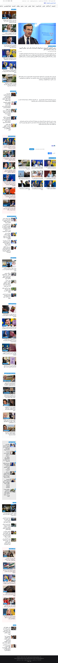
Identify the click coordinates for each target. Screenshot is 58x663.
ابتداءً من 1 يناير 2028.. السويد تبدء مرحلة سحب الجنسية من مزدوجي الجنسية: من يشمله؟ (37, 188)
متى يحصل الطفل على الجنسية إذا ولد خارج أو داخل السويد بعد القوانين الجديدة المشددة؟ (6, 249)
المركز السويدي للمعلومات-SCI (51, 51)
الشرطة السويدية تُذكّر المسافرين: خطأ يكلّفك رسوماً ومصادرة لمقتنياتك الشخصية (6, 483)
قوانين (29, 6)
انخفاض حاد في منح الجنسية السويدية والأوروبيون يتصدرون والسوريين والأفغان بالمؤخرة (9, 353)
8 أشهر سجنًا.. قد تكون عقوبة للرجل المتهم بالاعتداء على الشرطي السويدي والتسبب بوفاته (7, 534)
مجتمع (22, 6)
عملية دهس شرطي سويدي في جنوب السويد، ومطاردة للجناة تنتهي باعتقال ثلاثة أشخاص (7, 527)
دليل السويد (38, 6)
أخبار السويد (50, 46)
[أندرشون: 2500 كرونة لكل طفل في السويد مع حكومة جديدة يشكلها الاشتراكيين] (50, 174)
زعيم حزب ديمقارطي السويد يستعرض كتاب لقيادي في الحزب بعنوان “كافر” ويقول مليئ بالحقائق (9, 21)
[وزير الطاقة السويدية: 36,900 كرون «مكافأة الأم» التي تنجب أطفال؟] (50, 183)
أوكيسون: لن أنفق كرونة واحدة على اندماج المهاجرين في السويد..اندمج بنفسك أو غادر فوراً (10, 46)
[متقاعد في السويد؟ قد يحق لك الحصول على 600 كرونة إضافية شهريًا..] (13, 242)
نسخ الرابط (31, 149)
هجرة (26, 6)
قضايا (33, 6)
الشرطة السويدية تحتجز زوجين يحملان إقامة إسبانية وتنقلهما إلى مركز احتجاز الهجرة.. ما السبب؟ (9, 384)
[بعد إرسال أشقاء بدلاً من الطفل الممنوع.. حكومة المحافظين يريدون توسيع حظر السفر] (24, 183)
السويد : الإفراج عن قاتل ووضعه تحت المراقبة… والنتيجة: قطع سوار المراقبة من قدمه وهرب (9, 514)
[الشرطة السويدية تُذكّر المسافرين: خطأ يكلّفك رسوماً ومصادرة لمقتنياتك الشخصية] (12, 480)
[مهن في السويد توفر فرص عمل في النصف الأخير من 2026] (13, 289)
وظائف (18, 6)
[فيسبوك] (51, 153)
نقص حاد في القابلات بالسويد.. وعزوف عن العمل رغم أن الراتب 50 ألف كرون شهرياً (7, 283)
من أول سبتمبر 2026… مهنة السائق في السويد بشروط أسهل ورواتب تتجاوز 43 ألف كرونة (6, 276)
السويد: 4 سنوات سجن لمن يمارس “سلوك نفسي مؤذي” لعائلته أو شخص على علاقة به (9, 159)
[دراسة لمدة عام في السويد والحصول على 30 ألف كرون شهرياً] (13, 295)
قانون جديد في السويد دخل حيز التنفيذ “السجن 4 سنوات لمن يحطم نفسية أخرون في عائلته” (9, 208)
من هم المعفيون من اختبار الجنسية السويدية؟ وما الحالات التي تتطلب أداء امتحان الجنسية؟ (9, 340)
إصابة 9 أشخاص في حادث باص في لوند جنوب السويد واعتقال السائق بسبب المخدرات (7, 541)
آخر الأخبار (48, 6)
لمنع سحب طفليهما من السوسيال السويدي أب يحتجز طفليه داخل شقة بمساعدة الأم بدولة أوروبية (24, 168)
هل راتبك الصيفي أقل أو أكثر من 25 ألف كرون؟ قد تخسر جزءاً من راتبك (6, 474)
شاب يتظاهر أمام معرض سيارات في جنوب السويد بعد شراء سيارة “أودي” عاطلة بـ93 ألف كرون (9, 396)
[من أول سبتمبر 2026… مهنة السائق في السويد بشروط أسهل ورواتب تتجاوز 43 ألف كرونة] (13, 274)
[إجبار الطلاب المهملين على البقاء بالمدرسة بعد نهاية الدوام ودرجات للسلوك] (13, 110)
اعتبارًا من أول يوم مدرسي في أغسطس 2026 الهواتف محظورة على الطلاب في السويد (9, 171)
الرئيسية (53, 6)
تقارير (43, 6)
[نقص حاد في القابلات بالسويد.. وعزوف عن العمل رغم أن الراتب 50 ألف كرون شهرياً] (13, 281)
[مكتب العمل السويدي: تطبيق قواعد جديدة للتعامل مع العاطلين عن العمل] (13, 125)
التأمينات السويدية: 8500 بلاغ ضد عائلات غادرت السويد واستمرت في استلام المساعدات (6, 105)
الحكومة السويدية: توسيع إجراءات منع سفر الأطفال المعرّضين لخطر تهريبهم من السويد (9, 71)
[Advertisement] (37, 15)
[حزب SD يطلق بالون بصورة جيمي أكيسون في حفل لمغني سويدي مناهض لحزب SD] (24, 174)
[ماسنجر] (49, 153)
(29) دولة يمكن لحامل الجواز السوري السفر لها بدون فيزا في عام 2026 (9, 594)
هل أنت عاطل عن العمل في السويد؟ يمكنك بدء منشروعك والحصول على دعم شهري (9, 269)
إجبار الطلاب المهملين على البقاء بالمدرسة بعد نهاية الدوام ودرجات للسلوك (7, 112)
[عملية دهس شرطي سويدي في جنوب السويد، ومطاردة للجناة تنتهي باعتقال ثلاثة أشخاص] (13, 525)
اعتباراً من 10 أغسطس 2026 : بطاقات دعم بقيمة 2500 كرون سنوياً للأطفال (7, 236)
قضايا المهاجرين (7, 6)
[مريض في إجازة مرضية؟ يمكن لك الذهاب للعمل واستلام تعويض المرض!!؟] (12, 464)
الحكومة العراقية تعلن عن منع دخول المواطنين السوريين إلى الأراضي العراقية (9, 571)
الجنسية (13, 6)
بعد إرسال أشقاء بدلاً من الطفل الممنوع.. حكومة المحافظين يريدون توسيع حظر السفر (24, 188)
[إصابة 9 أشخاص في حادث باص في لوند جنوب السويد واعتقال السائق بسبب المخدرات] (13, 540)
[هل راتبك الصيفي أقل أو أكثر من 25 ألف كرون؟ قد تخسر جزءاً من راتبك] (12, 473)
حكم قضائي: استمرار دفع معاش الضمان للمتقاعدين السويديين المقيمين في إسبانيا (9, 196)
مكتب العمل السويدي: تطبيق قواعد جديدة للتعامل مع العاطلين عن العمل (6, 127)
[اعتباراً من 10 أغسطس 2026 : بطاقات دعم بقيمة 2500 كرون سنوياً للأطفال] (50, 163)
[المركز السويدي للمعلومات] (29, 3)
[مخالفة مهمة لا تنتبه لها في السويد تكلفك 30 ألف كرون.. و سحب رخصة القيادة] (12, 490)
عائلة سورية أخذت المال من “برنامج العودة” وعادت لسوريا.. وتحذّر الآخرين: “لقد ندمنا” (10, 559)
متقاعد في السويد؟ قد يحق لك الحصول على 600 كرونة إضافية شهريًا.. (6, 447)
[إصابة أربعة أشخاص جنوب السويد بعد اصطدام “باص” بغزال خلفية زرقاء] (13, 519)
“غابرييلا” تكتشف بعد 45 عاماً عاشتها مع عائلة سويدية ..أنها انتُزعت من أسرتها (10, 433)
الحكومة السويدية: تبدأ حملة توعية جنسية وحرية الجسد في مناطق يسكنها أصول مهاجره (9, 617)
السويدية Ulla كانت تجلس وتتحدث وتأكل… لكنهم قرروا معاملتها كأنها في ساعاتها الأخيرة (9, 421)
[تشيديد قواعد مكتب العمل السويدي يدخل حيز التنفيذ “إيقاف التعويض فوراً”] (13, 219)
